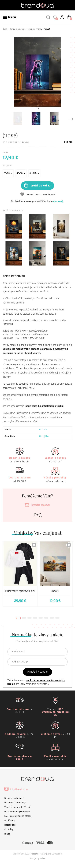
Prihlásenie (9, 820)
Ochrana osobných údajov (17, 811)
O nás (7, 834)
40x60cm (21, 173)
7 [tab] (52, 618)
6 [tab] (46, 618)
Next (70, 119)
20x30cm (8, 173)
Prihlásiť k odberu (37, 671)
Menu (11, 17)
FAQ (37, 514)
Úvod (5, 29)
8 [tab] (57, 618)
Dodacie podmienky (14, 798)
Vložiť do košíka (41, 185)
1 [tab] (18, 618)
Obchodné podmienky (14, 802)
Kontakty (8, 829)
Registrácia (10, 824)
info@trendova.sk (40, 505)
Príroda (43, 429)
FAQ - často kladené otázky (17, 816)
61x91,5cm (34, 173)
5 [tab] (41, 618)
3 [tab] (29, 618)
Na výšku (44, 436)
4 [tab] (35, 618)
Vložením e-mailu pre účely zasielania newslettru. (36, 682)
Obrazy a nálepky (17, 29)
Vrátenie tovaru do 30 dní (17, 807)
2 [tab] (24, 618)
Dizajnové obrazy (34, 29)
